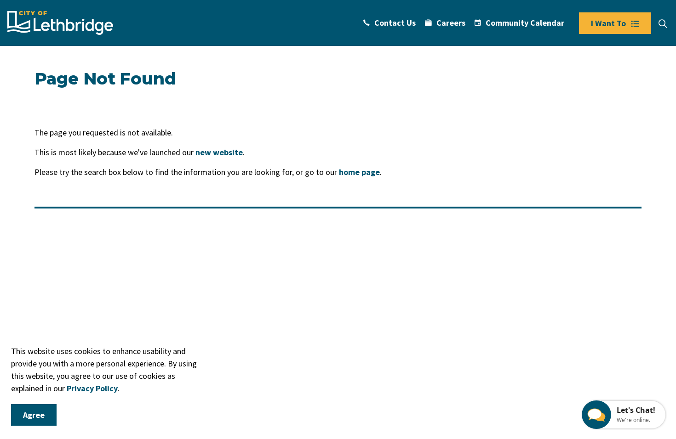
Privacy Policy (92, 388)
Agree (34, 415)
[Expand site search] (663, 23)
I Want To (608, 23)
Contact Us (395, 22)
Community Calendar (525, 22)
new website (219, 152)
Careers (450, 22)
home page (359, 172)
